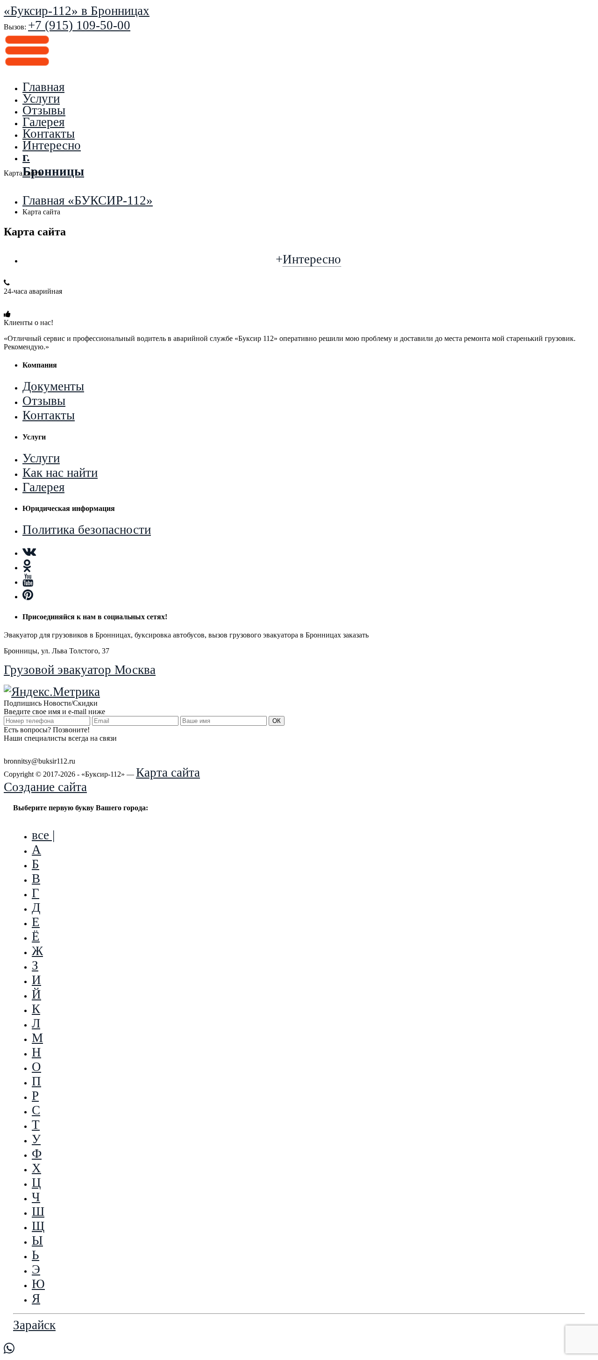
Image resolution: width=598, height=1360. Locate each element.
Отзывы (43, 110)
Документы (53, 386)
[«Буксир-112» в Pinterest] (27, 595)
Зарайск (34, 1325)
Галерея (43, 122)
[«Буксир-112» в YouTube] (27, 581)
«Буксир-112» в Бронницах (77, 11)
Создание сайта (45, 787)
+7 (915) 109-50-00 (55, 303)
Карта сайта (168, 772)
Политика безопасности (86, 530)
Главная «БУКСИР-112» (87, 200)
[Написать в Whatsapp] (299, 1349)
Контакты (48, 134)
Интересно (51, 145)
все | (43, 835)
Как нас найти (60, 473)
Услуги (41, 99)
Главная (43, 87)
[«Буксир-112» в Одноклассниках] (26, 566)
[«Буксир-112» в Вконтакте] (29, 552)
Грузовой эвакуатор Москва (80, 670)
